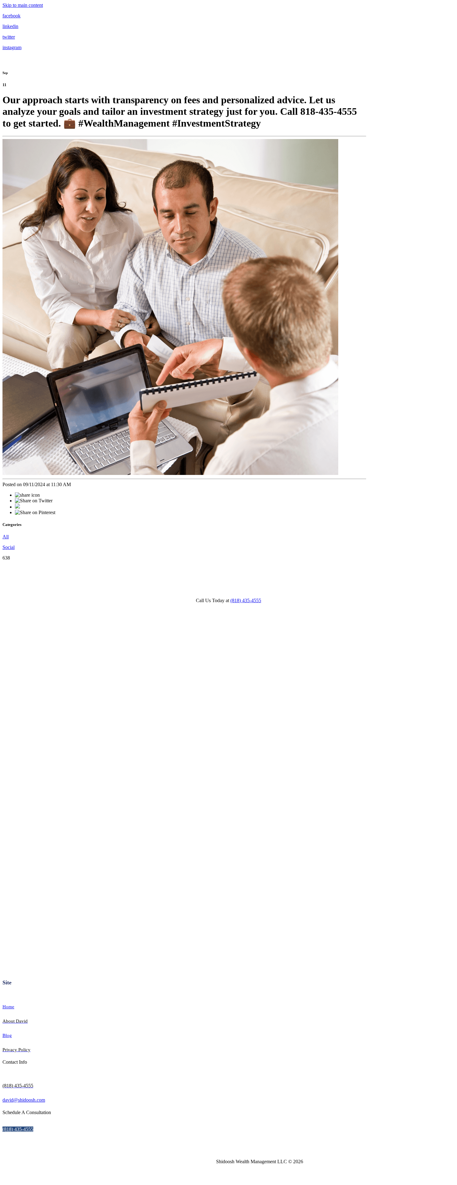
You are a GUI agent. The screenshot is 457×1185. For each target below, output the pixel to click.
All (5, 536)
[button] (17, 1129)
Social (8, 547)
